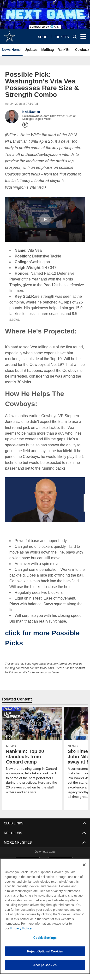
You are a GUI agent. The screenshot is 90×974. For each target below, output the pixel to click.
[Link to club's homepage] (9, 34)
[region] (45, 918)
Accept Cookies (45, 965)
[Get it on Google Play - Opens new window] (60, 857)
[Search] (75, 36)
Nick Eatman (31, 111)
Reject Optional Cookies (45, 951)
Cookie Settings (45, 937)
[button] (45, 219)
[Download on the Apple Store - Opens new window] (27, 855)
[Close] (84, 869)
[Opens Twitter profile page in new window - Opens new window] (25, 125)
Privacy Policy (57, 928)
